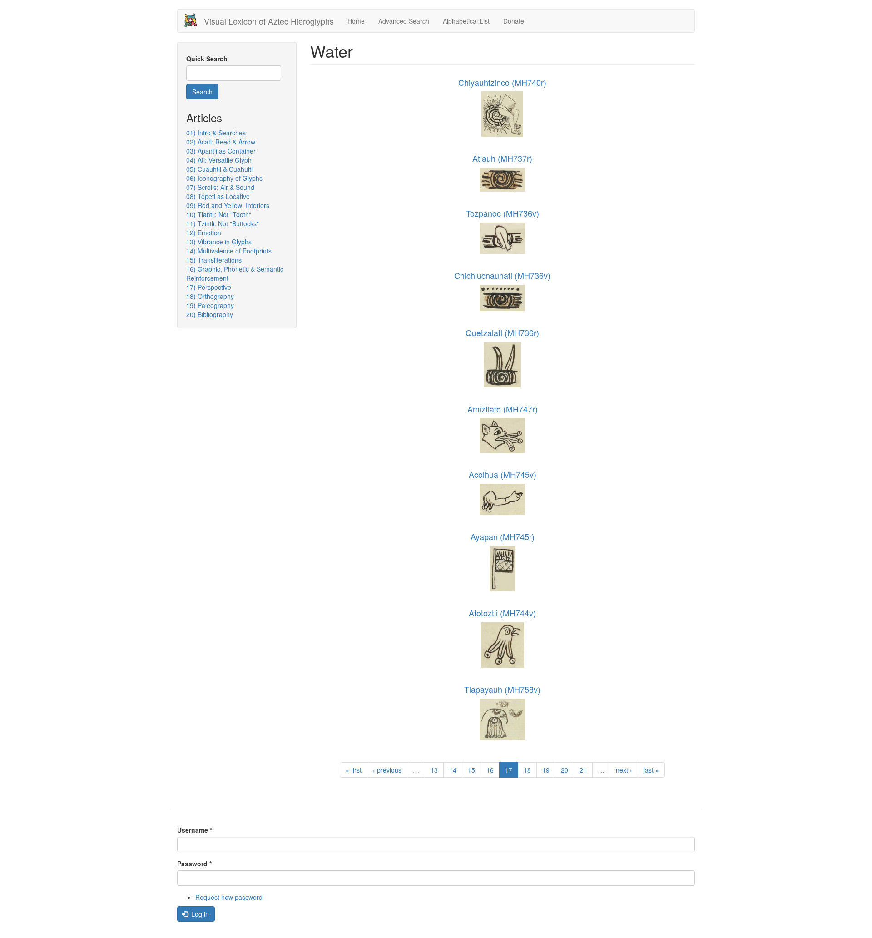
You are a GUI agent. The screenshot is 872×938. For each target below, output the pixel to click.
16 (490, 769)
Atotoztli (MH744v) (502, 613)
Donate (513, 20)
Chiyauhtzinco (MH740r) (502, 82)
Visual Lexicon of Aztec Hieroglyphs (269, 21)
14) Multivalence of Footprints (229, 250)
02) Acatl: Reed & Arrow (220, 141)
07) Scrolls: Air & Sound (220, 187)
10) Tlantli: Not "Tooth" (218, 214)
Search (202, 91)
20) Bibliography (209, 314)
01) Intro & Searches (216, 132)
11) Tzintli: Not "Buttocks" (222, 223)
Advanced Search (403, 20)
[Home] (194, 20)
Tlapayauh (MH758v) (502, 689)
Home (356, 20)
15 (471, 769)
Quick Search (207, 58)
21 (583, 769)
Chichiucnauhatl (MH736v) (502, 275)
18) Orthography (210, 296)
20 (564, 769)
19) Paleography (210, 305)
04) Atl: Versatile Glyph (219, 159)
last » (651, 769)
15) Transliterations (214, 259)
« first (354, 769)
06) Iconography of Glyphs (224, 178)
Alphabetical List (466, 20)
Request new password (229, 897)
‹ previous (387, 769)
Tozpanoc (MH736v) (502, 213)
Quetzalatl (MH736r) (502, 332)
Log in (199, 913)
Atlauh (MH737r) (502, 158)
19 (546, 769)
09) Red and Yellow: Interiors (227, 205)
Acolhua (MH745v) (502, 474)
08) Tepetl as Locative (218, 196)
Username (194, 829)
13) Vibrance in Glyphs (219, 241)
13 (434, 769)
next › (624, 769)
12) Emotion (203, 232)
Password (194, 863)
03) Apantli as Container (221, 150)
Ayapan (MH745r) (503, 536)
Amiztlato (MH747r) (502, 409)
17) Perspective (208, 287)
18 (527, 769)
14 (452, 769)
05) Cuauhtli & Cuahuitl (219, 169)
